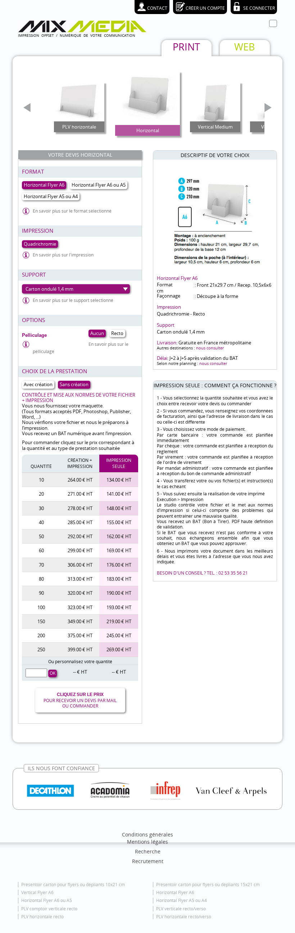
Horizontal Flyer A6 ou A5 (46, 900)
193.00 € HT (118, 607)
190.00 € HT (118, 593)
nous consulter (210, 348)
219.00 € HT (118, 621)
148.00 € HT (118, 508)
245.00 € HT (118, 635)
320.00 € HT (80, 593)
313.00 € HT (80, 579)
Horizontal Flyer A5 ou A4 (181, 900)
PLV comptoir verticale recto (49, 908)
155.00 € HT (118, 522)
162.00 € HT (118, 536)
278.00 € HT (80, 508)
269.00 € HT (118, 649)
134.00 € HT (118, 480)
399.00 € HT (80, 649)
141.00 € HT (118, 494)
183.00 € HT (118, 579)
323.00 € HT (80, 607)
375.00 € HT (80, 635)
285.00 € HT (80, 522)
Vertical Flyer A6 (37, 892)
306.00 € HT (80, 565)
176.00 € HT (118, 565)
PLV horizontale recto (42, 916)
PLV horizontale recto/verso (183, 916)
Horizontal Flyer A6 (175, 892)
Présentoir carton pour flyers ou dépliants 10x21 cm (73, 884)
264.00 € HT (80, 480)
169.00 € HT (118, 550)
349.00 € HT (80, 621)
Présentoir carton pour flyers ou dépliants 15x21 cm (208, 884)
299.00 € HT (80, 550)
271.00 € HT (80, 494)
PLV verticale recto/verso (181, 908)
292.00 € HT (80, 536)
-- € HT (80, 672)
